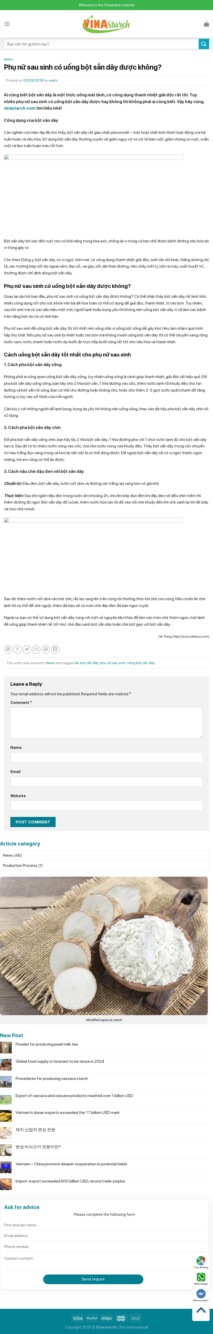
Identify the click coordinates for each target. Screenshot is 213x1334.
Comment (21, 702)
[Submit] (204, 44)
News (8, 59)
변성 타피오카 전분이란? (38, 1146)
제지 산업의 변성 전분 (35, 1129)
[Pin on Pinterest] (46, 649)
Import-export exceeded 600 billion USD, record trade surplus (70, 1181)
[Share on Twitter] (27, 649)
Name (16, 747)
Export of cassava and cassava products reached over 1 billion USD (74, 1095)
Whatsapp (201, 1283)
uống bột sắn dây (141, 663)
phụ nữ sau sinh (112, 663)
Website (18, 796)
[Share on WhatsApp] (8, 649)
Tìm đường (201, 1267)
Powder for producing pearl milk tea (47, 1044)
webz (53, 80)
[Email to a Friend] (36, 649)
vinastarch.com (19, 108)
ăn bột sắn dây (86, 663)
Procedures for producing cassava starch (52, 1078)
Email (15, 771)
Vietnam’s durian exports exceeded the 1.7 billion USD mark (68, 1112)
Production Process (20, 865)
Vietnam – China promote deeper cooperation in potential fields (71, 1163)
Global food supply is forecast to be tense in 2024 (60, 1061)
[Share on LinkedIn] (55, 649)
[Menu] (7, 23)
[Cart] (206, 24)
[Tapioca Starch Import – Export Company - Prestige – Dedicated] (107, 23)
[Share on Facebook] (17, 649)
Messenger (201, 1300)
